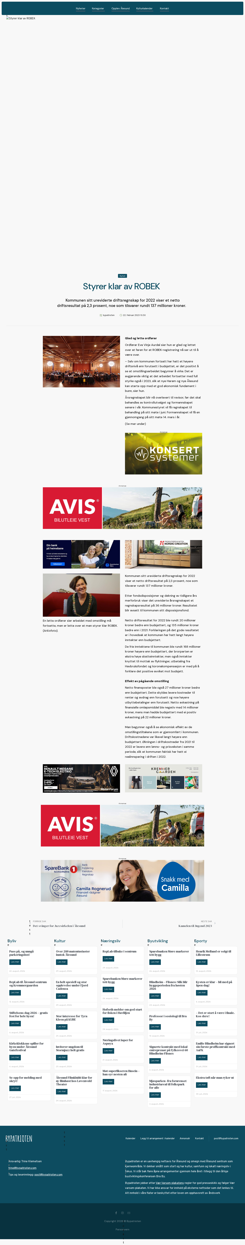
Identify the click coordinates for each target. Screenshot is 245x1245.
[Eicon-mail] (129, 1213)
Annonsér (185, 1138)
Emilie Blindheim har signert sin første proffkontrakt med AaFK (215, 1046)
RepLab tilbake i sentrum (119, 951)
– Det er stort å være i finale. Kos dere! (215, 1014)
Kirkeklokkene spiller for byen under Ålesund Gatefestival (26, 1046)
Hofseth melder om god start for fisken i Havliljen (122, 1011)
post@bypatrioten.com (226, 1138)
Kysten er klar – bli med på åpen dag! (214, 983)
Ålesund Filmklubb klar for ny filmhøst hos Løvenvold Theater (74, 1080)
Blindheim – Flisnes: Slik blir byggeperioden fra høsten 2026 (168, 985)
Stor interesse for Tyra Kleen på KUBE (71, 1018)
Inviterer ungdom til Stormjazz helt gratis (70, 1048)
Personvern (122, 1229)
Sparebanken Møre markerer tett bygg (122, 980)
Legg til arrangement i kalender (157, 1138)
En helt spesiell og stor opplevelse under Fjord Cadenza (72, 985)
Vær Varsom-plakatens (170, 1183)
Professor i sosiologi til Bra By (168, 1018)
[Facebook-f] (116, 1213)
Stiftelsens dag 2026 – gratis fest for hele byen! (28, 1014)
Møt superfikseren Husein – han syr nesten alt (121, 1072)
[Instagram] (122, 1213)
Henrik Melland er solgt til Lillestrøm (213, 953)
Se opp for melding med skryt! (25, 1079)
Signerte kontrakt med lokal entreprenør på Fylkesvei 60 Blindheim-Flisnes (168, 1050)
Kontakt (199, 1138)
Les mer (15, 962)
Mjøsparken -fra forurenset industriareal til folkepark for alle (167, 1084)
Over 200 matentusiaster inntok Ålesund (73, 953)
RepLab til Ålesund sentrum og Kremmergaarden (28, 983)
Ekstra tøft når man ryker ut (215, 1077)
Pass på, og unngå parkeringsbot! (21, 953)
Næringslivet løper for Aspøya (118, 1041)
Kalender (130, 1138)
